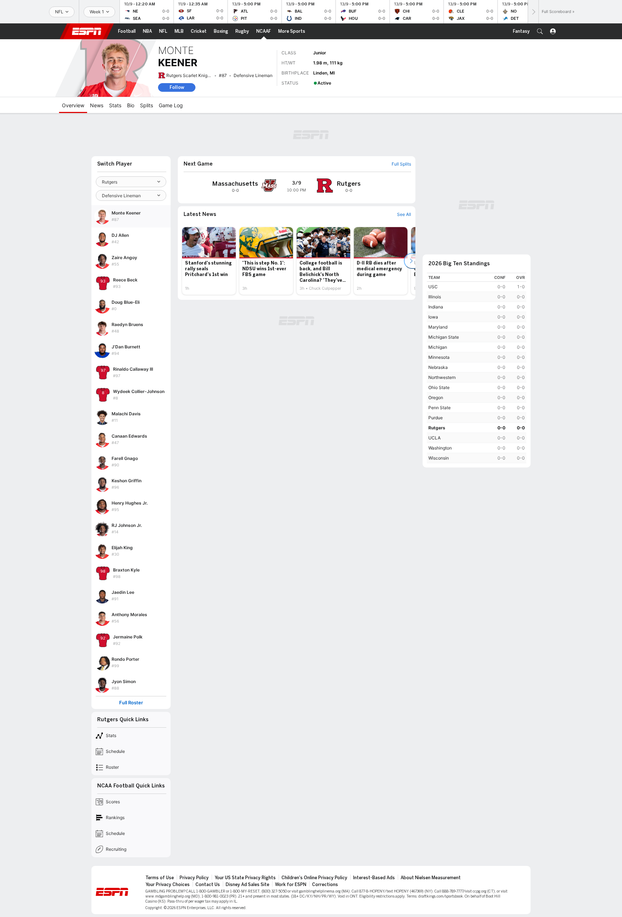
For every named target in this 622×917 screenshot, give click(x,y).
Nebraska (438, 367)
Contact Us (207, 884)
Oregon (435, 397)
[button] (540, 31)
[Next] (533, 11)
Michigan (437, 347)
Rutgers (436, 427)
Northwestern (442, 377)
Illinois (434, 296)
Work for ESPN (290, 884)
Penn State (439, 407)
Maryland (437, 327)
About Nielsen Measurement (431, 877)
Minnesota (439, 357)
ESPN (87, 31)
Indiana (435, 307)
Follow (177, 87)
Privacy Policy (194, 877)
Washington (440, 448)
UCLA (434, 438)
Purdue (435, 417)
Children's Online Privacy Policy (314, 877)
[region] (476, 368)
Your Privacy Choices (167, 884)
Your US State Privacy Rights (245, 877)
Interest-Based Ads (374, 877)
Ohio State (439, 387)
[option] (209, 261)
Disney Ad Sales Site (247, 884)
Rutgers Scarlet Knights (189, 75)
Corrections (325, 884)
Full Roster (131, 702)
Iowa (433, 317)
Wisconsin (438, 458)
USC (433, 286)
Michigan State (443, 337)
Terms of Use (159, 877)
